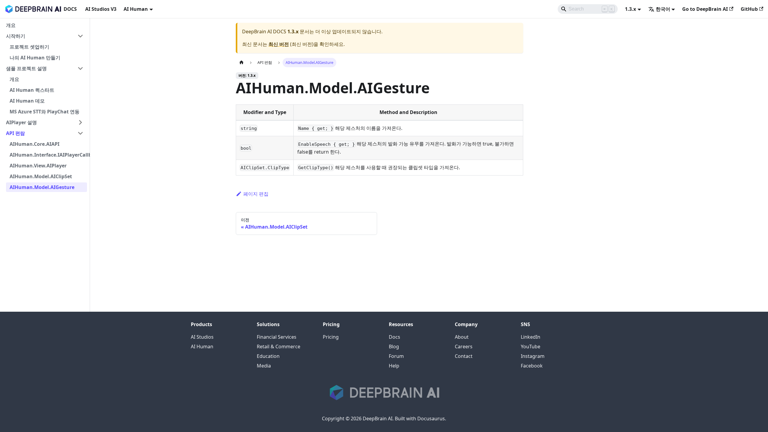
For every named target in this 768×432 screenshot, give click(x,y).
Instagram (532, 356)
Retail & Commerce (278, 346)
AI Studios (202, 337)
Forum (396, 356)
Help (394, 365)
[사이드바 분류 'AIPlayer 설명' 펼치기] (80, 122)
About (462, 337)
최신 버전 (278, 44)
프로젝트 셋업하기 (29, 47)
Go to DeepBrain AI (705, 9)
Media (264, 365)
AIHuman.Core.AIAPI (34, 144)
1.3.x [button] (630, 9)
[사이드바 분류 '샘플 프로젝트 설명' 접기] (80, 68)
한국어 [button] (663, 9)
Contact (463, 356)
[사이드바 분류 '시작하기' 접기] (80, 36)
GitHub (749, 9)
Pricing (331, 337)
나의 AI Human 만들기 (35, 57)
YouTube (530, 346)
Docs (394, 337)
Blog (394, 346)
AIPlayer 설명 (21, 122)
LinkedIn (530, 337)
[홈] (241, 62)
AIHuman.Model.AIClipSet (41, 176)
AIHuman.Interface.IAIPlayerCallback (48, 155)
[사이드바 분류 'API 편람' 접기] (80, 133)
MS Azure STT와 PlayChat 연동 (45, 111)
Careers (463, 346)
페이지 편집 (255, 193)
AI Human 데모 (27, 101)
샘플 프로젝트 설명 (26, 68)
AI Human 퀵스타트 (32, 90)
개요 (11, 25)
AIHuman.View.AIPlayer (38, 165)
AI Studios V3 (100, 9)
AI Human (202, 346)
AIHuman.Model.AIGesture (42, 187)
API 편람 (15, 133)
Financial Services (276, 337)
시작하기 (15, 36)
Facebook (532, 365)
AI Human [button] (136, 9)
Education (268, 356)
